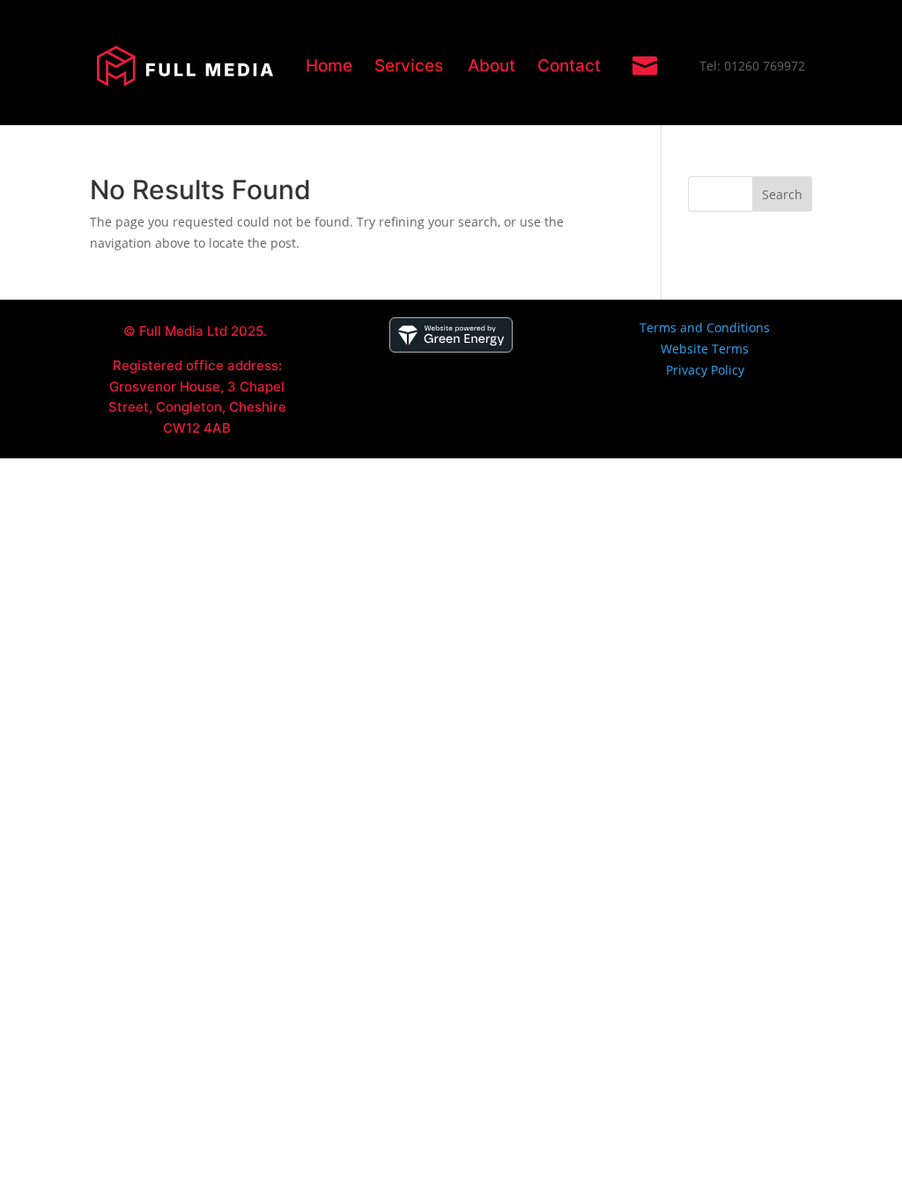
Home (329, 66)
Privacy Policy (705, 369)
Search (782, 194)
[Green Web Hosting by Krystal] (451, 347)
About (491, 66)
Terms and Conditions (705, 327)
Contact (569, 66)
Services (408, 66)
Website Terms (705, 348)
